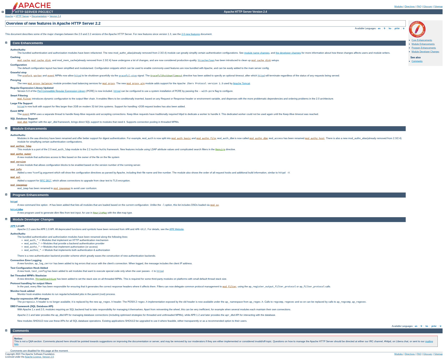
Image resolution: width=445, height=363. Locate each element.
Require (220, 149)
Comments (417, 61)
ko (390, 28)
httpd (77, 75)
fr (384, 28)
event (50, 75)
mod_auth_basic (181, 138)
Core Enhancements (422, 40)
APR (12, 226)
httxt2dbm (16, 209)
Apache (9, 16)
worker (38, 75)
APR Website (176, 229)
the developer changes (288, 52)
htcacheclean (206, 60)
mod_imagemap (18, 185)
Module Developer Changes (425, 51)
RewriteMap (100, 212)
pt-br (397, 28)
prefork (27, 75)
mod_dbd (22, 122)
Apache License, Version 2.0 (39, 357)
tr (403, 28)
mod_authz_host (315, 138)
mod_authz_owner (20, 154)
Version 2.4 (55, 16)
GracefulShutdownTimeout (166, 75)
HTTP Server (22, 16)
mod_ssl (15, 177)
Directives (410, 6)
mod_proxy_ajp (136, 83)
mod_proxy (108, 83)
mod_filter (24, 98)
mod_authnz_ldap (20, 146)
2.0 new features (190, 34)
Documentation (39, 16)
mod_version (18, 161)
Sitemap (438, 6)
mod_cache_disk (41, 60)
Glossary (427, 6)
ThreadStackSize (45, 279)
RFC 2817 (45, 180)
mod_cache (23, 60)
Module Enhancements (423, 44)
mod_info (16, 169)
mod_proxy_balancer (40, 83)
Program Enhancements (424, 48)
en (379, 28)
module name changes (256, 52)
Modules (398, 6)
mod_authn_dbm (258, 138)
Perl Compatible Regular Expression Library (61, 91)
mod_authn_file (206, 138)
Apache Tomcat (241, 83)
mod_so (214, 205)
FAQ (419, 6)
